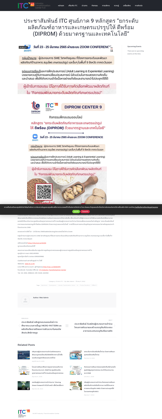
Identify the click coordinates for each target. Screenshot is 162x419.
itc (77, 285)
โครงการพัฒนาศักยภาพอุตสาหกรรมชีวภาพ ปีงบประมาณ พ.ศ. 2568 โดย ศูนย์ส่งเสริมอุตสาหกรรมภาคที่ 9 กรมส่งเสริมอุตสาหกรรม (47, 370)
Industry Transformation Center (66, 285)
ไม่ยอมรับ (85, 211)
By (69, 281)
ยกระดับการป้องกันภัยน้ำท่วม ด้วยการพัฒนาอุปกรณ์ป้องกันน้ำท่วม (99, 353)
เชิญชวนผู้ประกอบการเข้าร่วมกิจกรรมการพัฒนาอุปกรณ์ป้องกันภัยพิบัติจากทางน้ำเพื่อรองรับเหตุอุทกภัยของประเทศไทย (47, 354)
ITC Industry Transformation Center (52, 270)
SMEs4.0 (94, 285)
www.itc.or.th (30, 263)
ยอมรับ (76, 211)
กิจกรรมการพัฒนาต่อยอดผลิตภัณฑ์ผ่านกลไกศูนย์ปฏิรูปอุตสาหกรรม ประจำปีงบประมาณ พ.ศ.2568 (100, 370)
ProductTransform (85, 285)
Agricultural (44, 285)
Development (52, 285)
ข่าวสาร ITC (23, 47)
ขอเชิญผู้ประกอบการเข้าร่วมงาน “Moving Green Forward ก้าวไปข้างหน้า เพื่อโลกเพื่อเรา (48, 384)
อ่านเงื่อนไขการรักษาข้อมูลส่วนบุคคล (146, 207)
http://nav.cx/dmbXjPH (52, 266)
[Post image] (24, 355)
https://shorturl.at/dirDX (37, 243)
